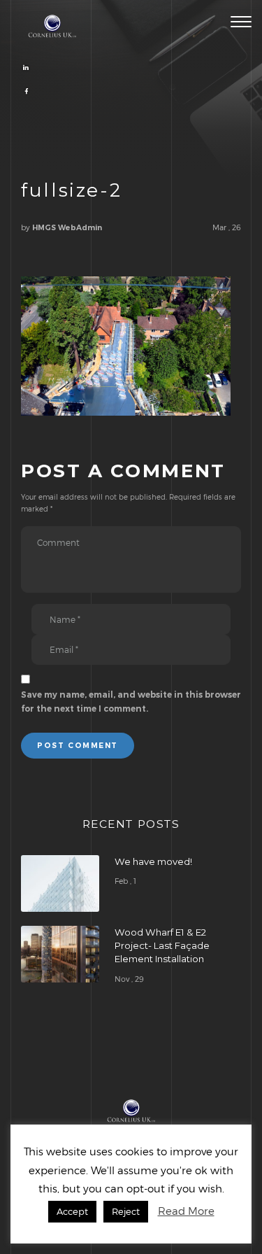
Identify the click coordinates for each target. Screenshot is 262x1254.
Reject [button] (126, 1211)
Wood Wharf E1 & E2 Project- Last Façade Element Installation (162, 945)
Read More (186, 1210)
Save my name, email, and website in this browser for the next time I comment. (131, 701)
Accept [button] (72, 1211)
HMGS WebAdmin (67, 227)
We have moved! (153, 861)
